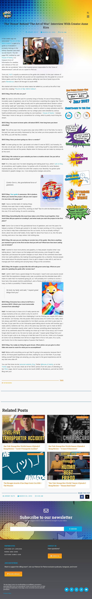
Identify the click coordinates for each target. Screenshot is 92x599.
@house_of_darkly (47, 364)
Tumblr (4, 367)
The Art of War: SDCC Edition (25, 89)
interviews (8, 383)
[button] (88, 12)
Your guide (14, 194)
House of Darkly (7, 58)
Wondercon (10, 81)
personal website (25, 364)
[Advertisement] (46, 5)
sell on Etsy (59, 164)
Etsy (33, 364)
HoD (10, 74)
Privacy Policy (7, 593)
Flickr (6, 369)
